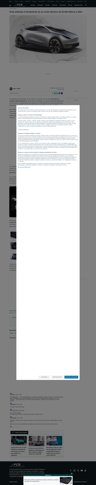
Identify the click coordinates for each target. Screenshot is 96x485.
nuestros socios (38, 143)
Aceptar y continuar (71, 377)
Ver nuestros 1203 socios (24, 167)
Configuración (57, 377)
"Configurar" (20, 148)
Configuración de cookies (24, 126)
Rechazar (44, 377)
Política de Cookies (35, 124)
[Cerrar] (72, 473)
